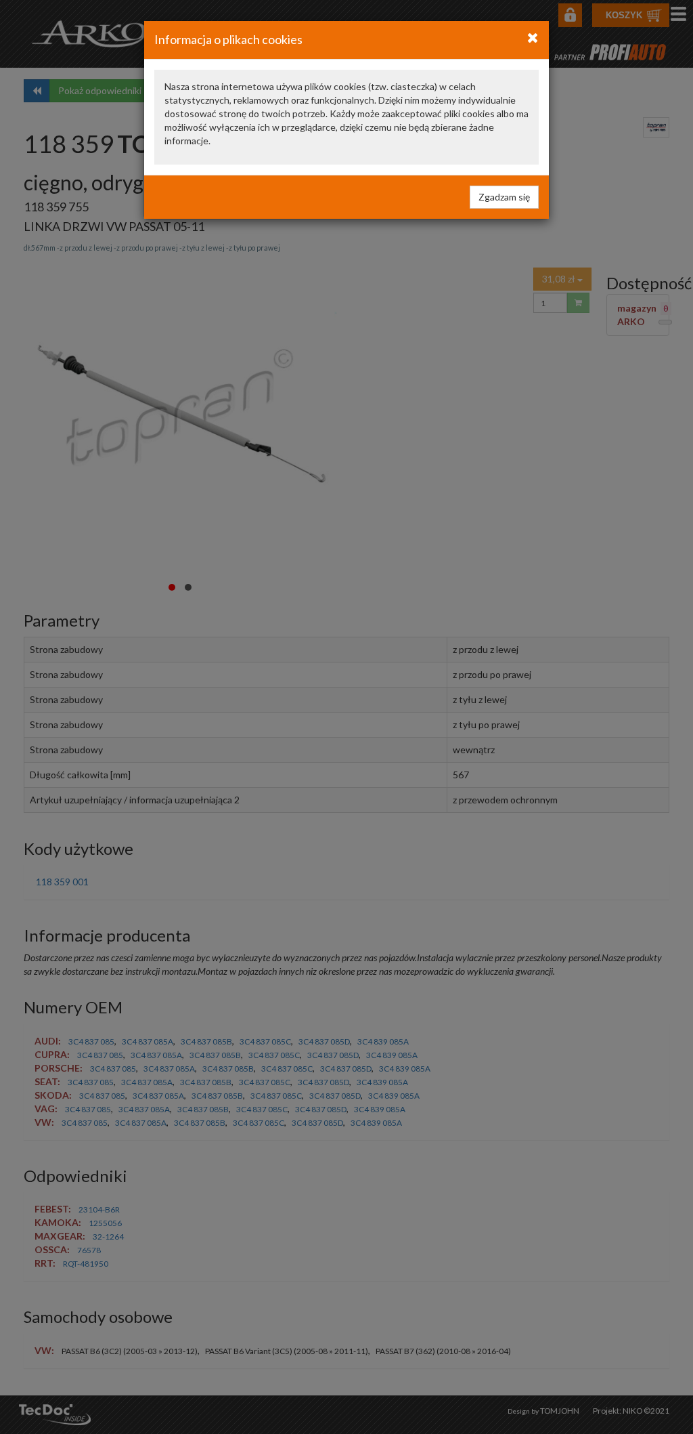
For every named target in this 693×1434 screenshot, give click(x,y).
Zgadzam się (504, 197)
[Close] (533, 37)
